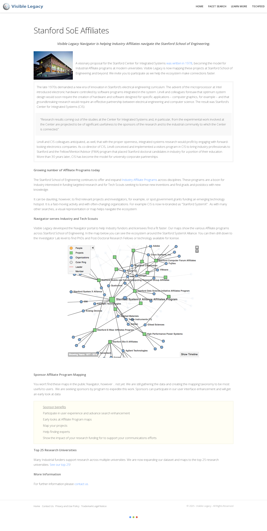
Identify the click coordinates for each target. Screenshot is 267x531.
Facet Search (217, 6)
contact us (81, 484)
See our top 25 (60, 464)
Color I (130, 517)
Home (37, 506)
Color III (137, 517)
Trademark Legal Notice (94, 506)
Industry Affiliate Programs (139, 180)
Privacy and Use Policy (67, 506)
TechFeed (258, 6)
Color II (133, 517)
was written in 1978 (179, 63)
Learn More (239, 6)
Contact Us (48, 506)
